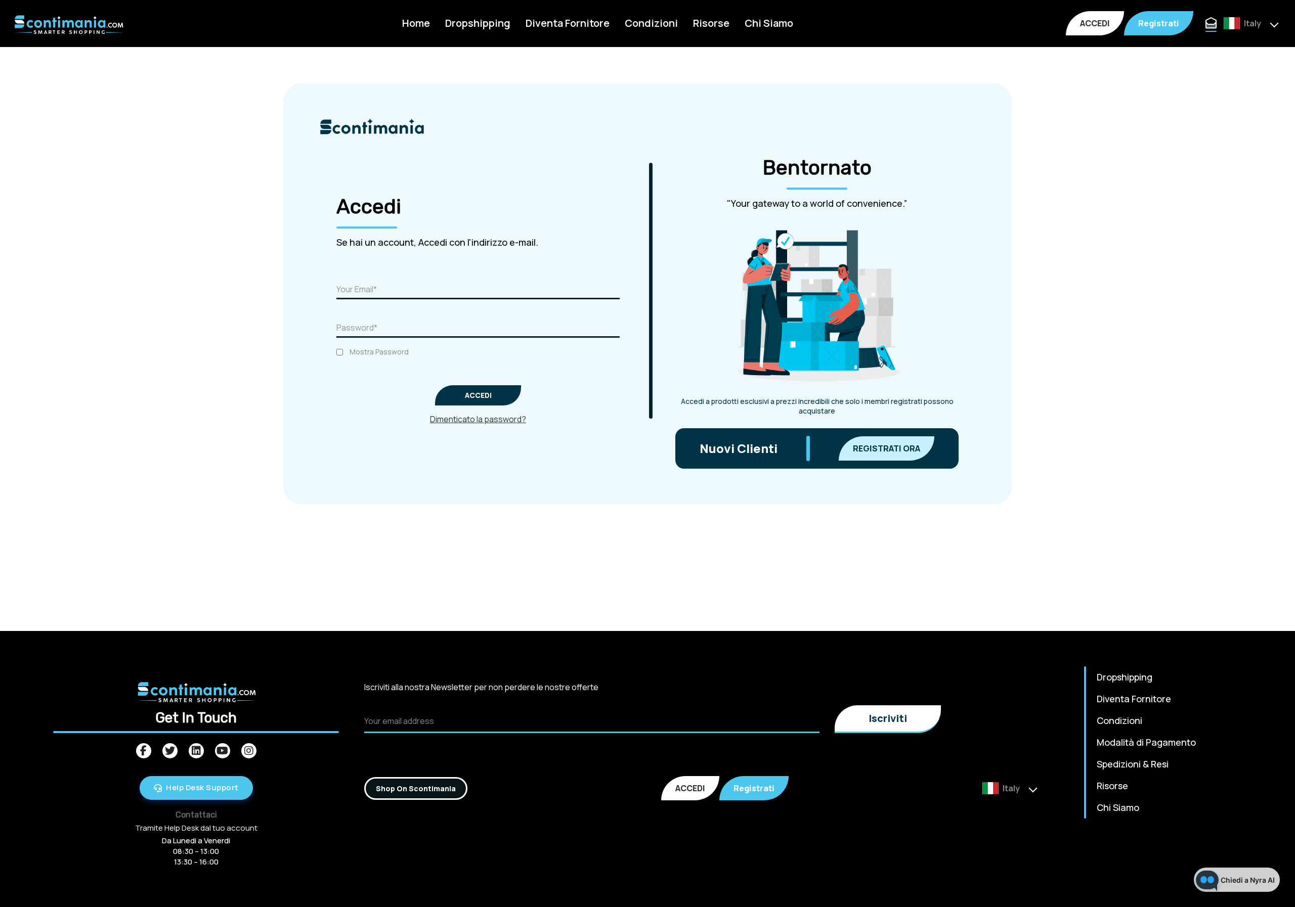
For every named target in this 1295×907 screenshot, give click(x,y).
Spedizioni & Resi (1133, 764)
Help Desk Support (202, 787)
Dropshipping (477, 23)
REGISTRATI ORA (886, 448)
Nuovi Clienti (739, 448)
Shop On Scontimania (416, 788)
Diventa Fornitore (568, 23)
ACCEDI (1095, 23)
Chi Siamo (769, 23)
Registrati (1158, 23)
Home (416, 23)
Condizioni (651, 23)
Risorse (711, 23)
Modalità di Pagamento (1146, 742)
